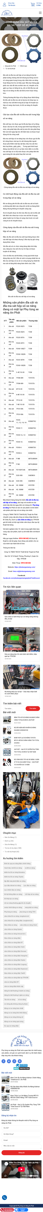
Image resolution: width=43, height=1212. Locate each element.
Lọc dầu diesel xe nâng (12, 885)
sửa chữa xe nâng (24, 520)
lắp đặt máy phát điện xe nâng (14, 881)
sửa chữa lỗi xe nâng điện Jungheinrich (18, 920)
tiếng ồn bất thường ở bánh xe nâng (16, 991)
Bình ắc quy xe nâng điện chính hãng (17, 863)
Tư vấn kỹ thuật (10, 68)
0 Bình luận (23, 66)
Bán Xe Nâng (9, 837)
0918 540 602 (26, 563)
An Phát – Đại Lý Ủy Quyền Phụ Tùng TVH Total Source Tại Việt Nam (25, 1105)
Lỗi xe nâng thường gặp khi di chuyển (17, 903)
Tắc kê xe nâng (9, 999)
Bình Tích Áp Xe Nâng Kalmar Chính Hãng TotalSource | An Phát (25, 1079)
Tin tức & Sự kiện (11, 848)
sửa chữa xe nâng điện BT (13, 942)
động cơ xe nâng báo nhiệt (13, 1008)
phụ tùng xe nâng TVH (27, 912)
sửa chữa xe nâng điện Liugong (15, 964)
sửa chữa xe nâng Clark (28, 925)
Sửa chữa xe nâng (10, 925)
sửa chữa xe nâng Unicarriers (14, 934)
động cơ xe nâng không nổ (13, 1017)
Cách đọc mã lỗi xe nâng (13, 868)
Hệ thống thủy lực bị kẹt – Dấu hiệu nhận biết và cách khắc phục (21, 693)
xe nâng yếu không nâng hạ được (16, 1004)
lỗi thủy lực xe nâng (11, 899)
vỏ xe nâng (22, 999)
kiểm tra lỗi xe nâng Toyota (13, 877)
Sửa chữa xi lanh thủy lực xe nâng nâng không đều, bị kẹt (21, 618)
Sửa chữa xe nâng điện (12, 938)
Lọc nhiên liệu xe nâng (12, 890)
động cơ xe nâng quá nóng (13, 1021)
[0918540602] (4, 1197)
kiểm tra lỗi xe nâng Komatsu (14, 872)
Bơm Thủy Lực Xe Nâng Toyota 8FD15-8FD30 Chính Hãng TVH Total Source (26, 740)
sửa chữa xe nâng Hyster (13, 929)
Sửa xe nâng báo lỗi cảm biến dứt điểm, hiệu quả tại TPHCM (21, 655)
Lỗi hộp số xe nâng (31, 894)
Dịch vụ (7, 841)
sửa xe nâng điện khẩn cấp (13, 986)
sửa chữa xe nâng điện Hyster (14, 960)
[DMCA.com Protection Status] (22, 1068)
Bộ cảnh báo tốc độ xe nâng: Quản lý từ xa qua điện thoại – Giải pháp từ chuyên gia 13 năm (26, 762)
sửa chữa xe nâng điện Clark (14, 947)
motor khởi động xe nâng (13, 907)
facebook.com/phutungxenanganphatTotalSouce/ (21, 578)
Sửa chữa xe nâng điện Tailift (14, 973)
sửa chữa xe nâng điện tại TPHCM (16, 978)
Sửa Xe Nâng (9, 844)
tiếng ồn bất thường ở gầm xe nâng (16, 995)
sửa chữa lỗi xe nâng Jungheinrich (16, 916)
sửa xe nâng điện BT (11, 982)
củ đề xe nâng (30, 868)
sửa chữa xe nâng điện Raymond (15, 969)
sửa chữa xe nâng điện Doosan (15, 951)
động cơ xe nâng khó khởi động (15, 1013)
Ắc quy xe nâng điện (11, 1026)
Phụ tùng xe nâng (10, 912)
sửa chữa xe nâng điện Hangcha (15, 956)
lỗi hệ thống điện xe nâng (13, 894)
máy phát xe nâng (31, 907)
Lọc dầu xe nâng (29, 885)
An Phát (13, 66)
